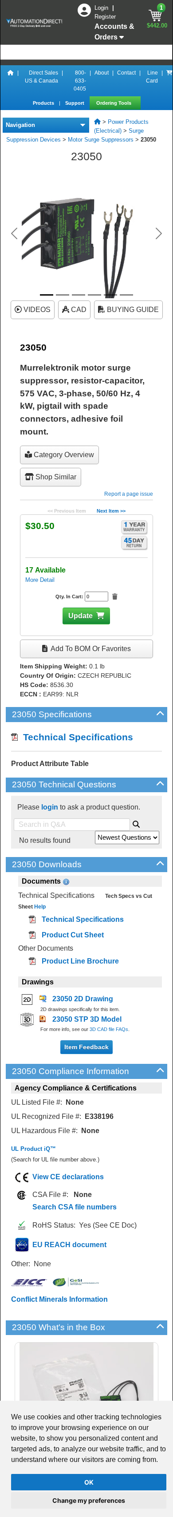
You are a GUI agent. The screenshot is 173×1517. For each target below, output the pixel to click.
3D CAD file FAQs (109, 1029)
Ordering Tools (114, 103)
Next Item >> (111, 511)
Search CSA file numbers (74, 1207)
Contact (126, 73)
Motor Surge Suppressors (101, 139)
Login (102, 7)
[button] (14, 233)
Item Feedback (86, 1047)
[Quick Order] (169, 81)
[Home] (11, 81)
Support (75, 103)
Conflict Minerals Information (59, 1299)
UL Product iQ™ (33, 1149)
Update (80, 616)
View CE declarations (68, 1177)
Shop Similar (55, 477)
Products (44, 103)
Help (39, 907)
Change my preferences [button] (88, 1500)
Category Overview (63, 454)
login (49, 807)
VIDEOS (36, 309)
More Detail (40, 580)
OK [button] (89, 1482)
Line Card (152, 77)
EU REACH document (69, 1244)
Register (105, 16)
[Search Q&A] (136, 823)
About (101, 73)
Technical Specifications (75, 737)
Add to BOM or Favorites (90, 648)
